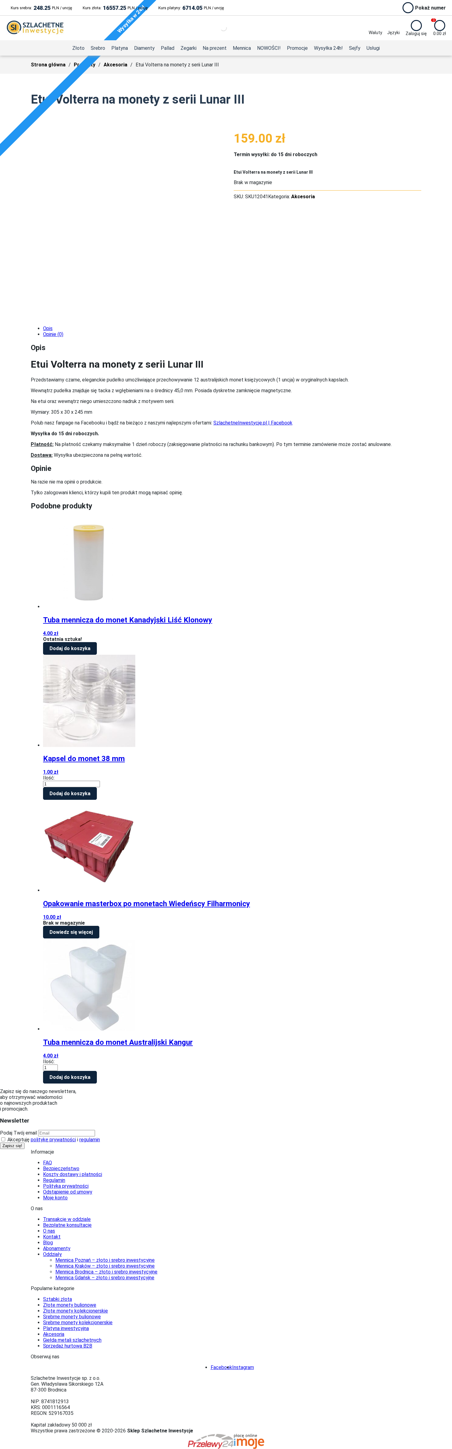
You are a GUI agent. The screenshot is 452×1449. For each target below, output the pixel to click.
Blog (48, 1243)
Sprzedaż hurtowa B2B (67, 1346)
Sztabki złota (57, 1299)
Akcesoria (115, 65)
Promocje (297, 48)
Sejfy (354, 48)
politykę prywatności (53, 1140)
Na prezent (215, 48)
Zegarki (188, 48)
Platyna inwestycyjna (66, 1328)
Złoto (78, 48)
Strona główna (48, 65)
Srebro (98, 48)
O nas (49, 1231)
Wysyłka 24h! (328, 48)
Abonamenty (56, 1248)
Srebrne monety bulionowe (72, 1317)
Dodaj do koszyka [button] (70, 648)
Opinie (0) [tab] (53, 334)
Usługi (373, 48)
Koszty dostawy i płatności (72, 1174)
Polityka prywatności (66, 1186)
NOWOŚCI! (269, 48)
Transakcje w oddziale (67, 1219)
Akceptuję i (53, 1140)
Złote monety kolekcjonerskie (75, 1311)
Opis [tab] (48, 328)
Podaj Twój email (18, 1133)
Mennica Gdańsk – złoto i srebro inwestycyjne (104, 1278)
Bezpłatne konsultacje (67, 1225)
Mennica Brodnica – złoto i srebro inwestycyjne (106, 1272)
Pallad (167, 48)
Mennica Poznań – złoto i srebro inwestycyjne (105, 1260)
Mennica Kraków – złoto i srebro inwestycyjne (105, 1266)
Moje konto (55, 1198)
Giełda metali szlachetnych (72, 1340)
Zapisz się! (12, 1145)
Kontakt (52, 1237)
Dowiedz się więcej (71, 932)
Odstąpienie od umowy (67, 1192)
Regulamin (54, 1180)
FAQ (47, 1163)
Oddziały (52, 1254)
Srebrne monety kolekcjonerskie (78, 1322)
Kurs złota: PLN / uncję (115, 8)
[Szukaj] (218, 28)
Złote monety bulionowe (69, 1305)
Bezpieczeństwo (61, 1168)
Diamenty (144, 48)
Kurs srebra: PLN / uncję (41, 8)
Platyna (119, 48)
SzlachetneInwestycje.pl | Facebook (252, 423)
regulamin (89, 1140)
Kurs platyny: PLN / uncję (191, 8)
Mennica (242, 48)
